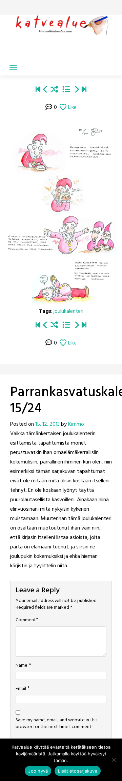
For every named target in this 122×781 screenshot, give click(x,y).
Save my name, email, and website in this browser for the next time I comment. (56, 723)
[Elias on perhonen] (38, 90)
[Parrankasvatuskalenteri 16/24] (76, 90)
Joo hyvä (38, 771)
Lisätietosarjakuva (77, 771)
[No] (113, 759)
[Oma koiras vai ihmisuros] (84, 90)
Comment (26, 620)
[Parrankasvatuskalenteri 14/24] (45, 90)
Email (21, 689)
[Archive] (66, 90)
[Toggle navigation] (13, 68)
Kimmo (76, 424)
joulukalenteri (68, 311)
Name (21, 665)
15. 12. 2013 (47, 424)
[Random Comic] (54, 90)
